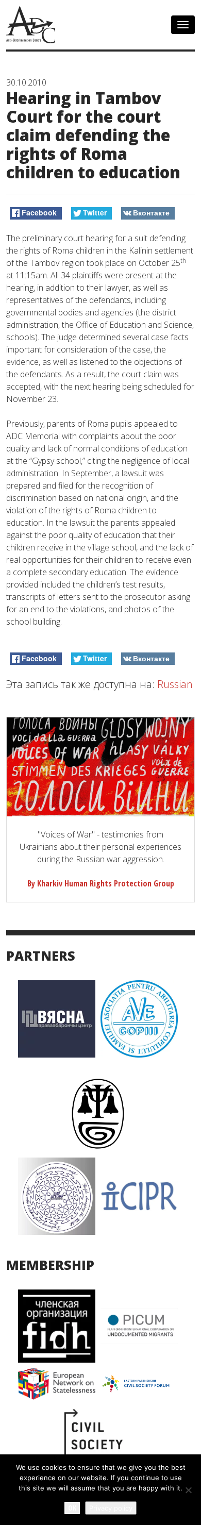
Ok (72, 1508)
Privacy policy (110, 1508)
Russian (175, 684)
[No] (188, 1490)
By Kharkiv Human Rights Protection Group (100, 883)
